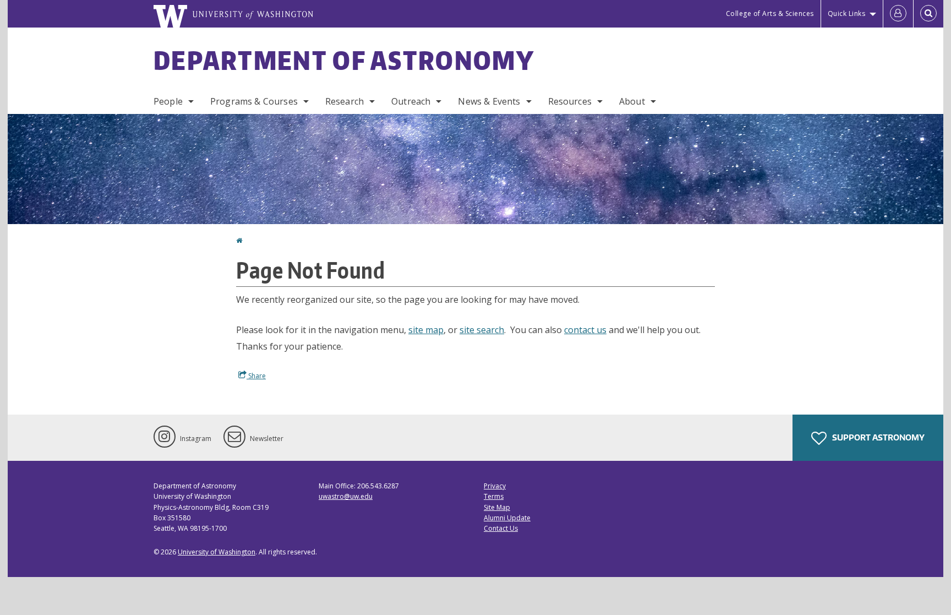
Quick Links (847, 13)
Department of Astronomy (344, 60)
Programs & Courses (254, 101)
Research (344, 101)
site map (426, 330)
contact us (585, 330)
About (632, 101)
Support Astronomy (877, 437)
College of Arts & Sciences (770, 13)
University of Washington (216, 552)
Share (256, 375)
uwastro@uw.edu (346, 496)
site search (482, 330)
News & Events (489, 101)
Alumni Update (507, 518)
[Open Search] (928, 14)
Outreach (410, 101)
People (168, 101)
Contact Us (501, 528)
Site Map (497, 507)
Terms (494, 496)
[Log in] (898, 14)
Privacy (495, 486)
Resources (570, 101)
